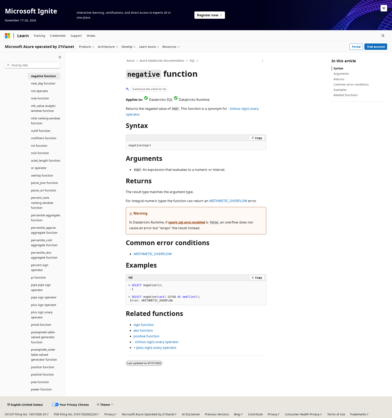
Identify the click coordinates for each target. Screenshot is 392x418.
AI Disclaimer (191, 414)
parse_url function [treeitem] (43, 190)
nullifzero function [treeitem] (43, 138)
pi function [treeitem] (38, 277)
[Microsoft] (7, 35)
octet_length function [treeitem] (45, 160)
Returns (339, 79)
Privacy (109, 414)
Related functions (346, 95)
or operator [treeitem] (39, 168)
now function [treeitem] (40, 98)
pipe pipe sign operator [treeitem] (41, 287)
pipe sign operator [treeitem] (44, 297)
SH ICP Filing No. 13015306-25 (25, 414)
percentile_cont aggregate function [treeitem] (44, 242)
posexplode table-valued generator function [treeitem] (43, 337)
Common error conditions (351, 84)
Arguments (341, 74)
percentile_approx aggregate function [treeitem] (44, 230)
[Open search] (383, 35)
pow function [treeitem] (40, 382)
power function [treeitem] (41, 389)
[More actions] (262, 61)
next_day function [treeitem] (43, 83)
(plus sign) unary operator (155, 347)
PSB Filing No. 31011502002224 (75, 414)
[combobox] (32, 65)
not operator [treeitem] (39, 91)
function (144, 324)
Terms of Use (336, 414)
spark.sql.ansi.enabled (186, 222)
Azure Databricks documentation (161, 60)
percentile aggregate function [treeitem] (45, 217)
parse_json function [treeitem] (44, 183)
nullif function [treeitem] (40, 131)
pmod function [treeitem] (41, 325)
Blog (237, 414)
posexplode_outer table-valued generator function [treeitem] (44, 354)
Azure (131, 60)
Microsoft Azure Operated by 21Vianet (148, 414)
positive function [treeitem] (42, 374)
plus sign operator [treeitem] (43, 305)
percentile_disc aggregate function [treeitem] (44, 255)
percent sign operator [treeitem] (39, 267)
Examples (340, 90)
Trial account (376, 47)
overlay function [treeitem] (42, 175)
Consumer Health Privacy (302, 414)
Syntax (338, 68)
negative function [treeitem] (43, 76)
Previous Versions (217, 414)
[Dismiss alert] (384, 8)
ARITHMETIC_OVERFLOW (228, 201)
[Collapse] (59, 57)
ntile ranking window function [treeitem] (45, 120)
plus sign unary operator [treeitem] (41, 314)
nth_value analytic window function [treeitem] (43, 108)
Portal (356, 47)
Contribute (255, 414)
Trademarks (358, 414)
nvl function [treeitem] (39, 146)
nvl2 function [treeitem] (40, 153)
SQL (192, 60)
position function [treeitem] (42, 367)
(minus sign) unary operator (156, 342)
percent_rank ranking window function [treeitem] (42, 203)
